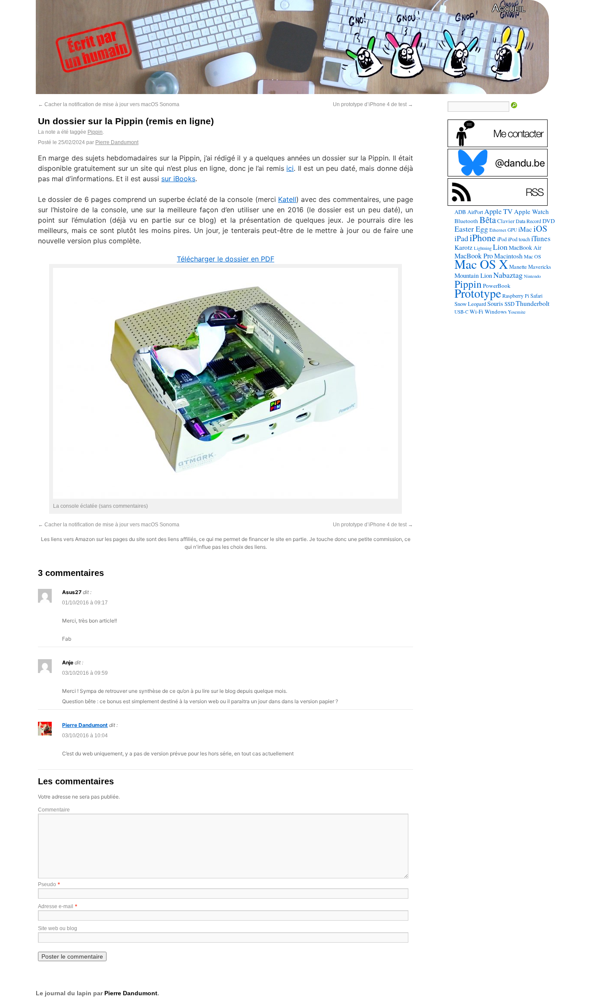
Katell (287, 199)
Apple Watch (531, 211)
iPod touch (519, 239)
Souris (495, 303)
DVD (548, 221)
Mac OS (532, 256)
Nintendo (532, 276)
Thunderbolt (532, 303)
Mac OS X (481, 263)
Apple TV (498, 211)
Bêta (487, 220)
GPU (512, 229)
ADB (460, 212)
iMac (525, 229)
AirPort (475, 211)
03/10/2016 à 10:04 (85, 736)
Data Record (528, 220)
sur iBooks (178, 178)
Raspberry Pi (515, 295)
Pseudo (47, 884)
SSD (509, 304)
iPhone (483, 237)
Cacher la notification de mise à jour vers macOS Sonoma (108, 104)
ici (290, 168)
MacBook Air (525, 248)
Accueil (508, 8)
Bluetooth (466, 221)
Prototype (477, 293)
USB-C (461, 312)
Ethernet (497, 229)
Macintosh (508, 255)
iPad (461, 238)
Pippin (95, 132)
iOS (540, 228)
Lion (500, 247)
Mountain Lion (473, 275)
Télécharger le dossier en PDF (225, 259)
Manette (518, 266)
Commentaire (54, 810)
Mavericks (539, 266)
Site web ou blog (57, 928)
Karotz (463, 247)
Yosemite (517, 311)
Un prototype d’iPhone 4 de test (373, 104)
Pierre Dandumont (116, 142)
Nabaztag (508, 275)
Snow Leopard (470, 304)
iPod (502, 239)
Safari (536, 295)
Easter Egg (471, 228)
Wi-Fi (476, 311)
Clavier (505, 221)
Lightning (483, 248)
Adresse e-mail (55, 906)
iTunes (541, 238)
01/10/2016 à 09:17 (85, 603)
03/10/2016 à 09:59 (85, 673)
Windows (496, 311)
